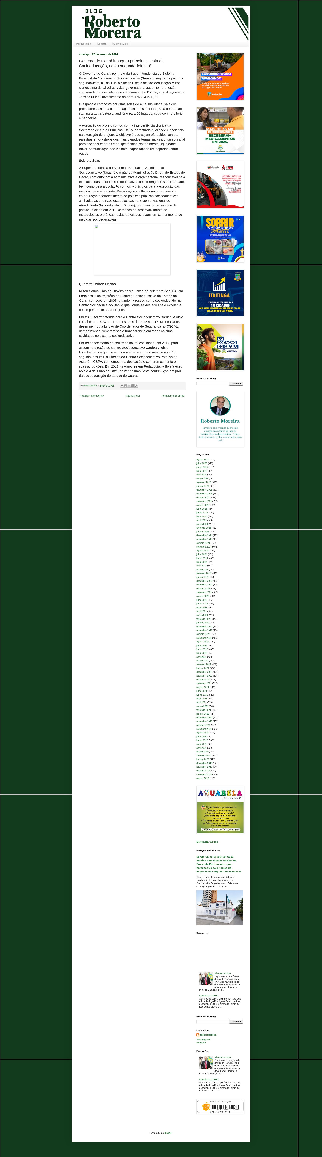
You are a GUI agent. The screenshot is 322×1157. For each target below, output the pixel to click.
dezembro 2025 (204, 490)
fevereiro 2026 (203, 482)
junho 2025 (202, 512)
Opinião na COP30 (208, 995)
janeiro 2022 (202, 668)
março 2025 (202, 524)
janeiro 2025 (202, 531)
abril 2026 (201, 474)
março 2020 (202, 751)
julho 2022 (201, 645)
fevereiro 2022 (203, 664)
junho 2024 (202, 558)
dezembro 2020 (204, 717)
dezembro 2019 (204, 763)
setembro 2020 (204, 729)
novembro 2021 (204, 676)
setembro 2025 (204, 501)
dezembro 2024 (204, 535)
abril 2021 (201, 702)
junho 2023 (202, 603)
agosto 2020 (202, 732)
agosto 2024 (202, 550)
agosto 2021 (202, 687)
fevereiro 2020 (203, 755)
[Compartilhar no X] (129, 386)
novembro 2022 (204, 630)
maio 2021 (201, 698)
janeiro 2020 (202, 759)
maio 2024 (201, 562)
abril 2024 (201, 565)
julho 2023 (201, 600)
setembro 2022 (204, 638)
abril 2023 (201, 611)
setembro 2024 (204, 546)
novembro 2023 (204, 584)
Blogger (168, 1133)
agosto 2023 (202, 596)
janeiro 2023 (202, 622)
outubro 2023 (203, 588)
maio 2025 (201, 516)
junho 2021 (202, 695)
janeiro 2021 (202, 714)
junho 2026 (202, 467)
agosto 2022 (202, 641)
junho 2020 (202, 740)
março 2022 (202, 660)
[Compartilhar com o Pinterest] (136, 386)
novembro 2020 (204, 721)
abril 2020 (201, 748)
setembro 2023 (204, 592)
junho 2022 (202, 649)
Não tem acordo (222, 973)
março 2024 (202, 569)
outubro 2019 (203, 770)
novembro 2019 (204, 767)
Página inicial (83, 43)
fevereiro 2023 (203, 619)
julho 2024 (201, 554)
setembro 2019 (204, 774)
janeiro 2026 (202, 486)
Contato (101, 43)
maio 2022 (201, 653)
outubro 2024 (203, 543)
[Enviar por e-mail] (122, 386)
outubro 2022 (203, 634)
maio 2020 (201, 744)
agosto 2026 (202, 459)
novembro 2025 (204, 493)
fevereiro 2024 (203, 573)
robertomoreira (208, 1035)
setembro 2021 (204, 683)
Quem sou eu (120, 43)
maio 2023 (201, 607)
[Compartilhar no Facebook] (133, 386)
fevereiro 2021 (203, 710)
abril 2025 (201, 520)
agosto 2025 (202, 505)
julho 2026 (201, 463)
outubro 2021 (203, 679)
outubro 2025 (203, 497)
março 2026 (202, 478)
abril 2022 (201, 657)
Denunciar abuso (207, 841)
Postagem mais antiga (173, 396)
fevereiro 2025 (203, 527)
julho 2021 (201, 691)
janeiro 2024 (202, 577)
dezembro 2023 (204, 581)
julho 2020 (201, 736)
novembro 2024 (204, 539)
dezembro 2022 (204, 626)
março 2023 (202, 615)
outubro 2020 (203, 725)
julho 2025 (201, 509)
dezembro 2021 (204, 672)
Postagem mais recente (92, 396)
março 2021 (202, 706)
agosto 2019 (202, 778)
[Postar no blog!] (125, 386)
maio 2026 (201, 471)
